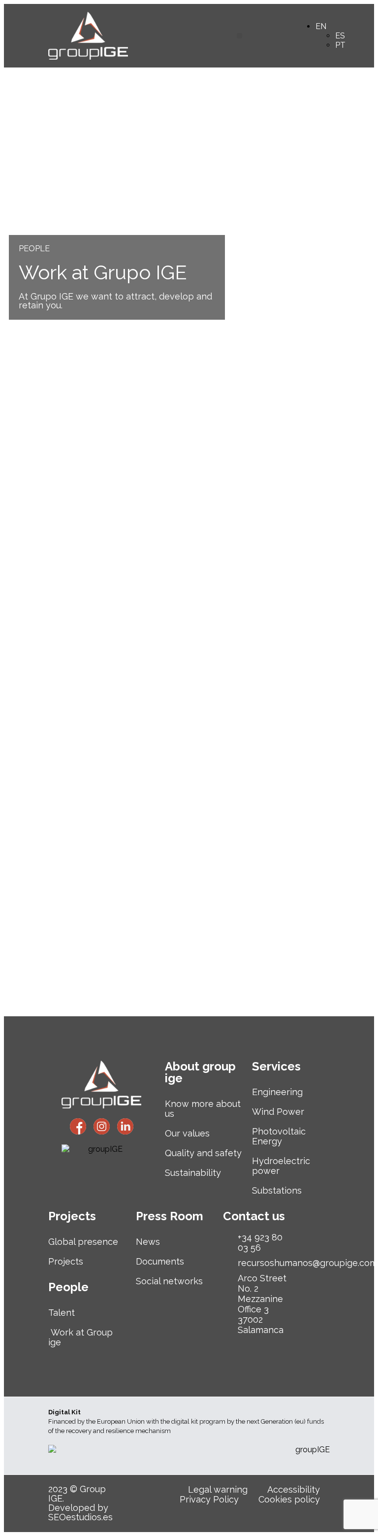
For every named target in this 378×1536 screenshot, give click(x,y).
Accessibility (293, 1490)
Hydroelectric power (281, 1166)
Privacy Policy (209, 1499)
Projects (65, 1261)
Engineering (277, 1092)
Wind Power (278, 1111)
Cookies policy (289, 1499)
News (148, 1241)
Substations (277, 1190)
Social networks (169, 1281)
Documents (160, 1261)
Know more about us (203, 1109)
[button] (239, 35)
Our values (187, 1133)
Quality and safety (203, 1153)
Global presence (83, 1241)
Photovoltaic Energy (279, 1136)
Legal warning (218, 1490)
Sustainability (193, 1173)
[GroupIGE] (78, 1126)
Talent (61, 1312)
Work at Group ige (80, 1337)
